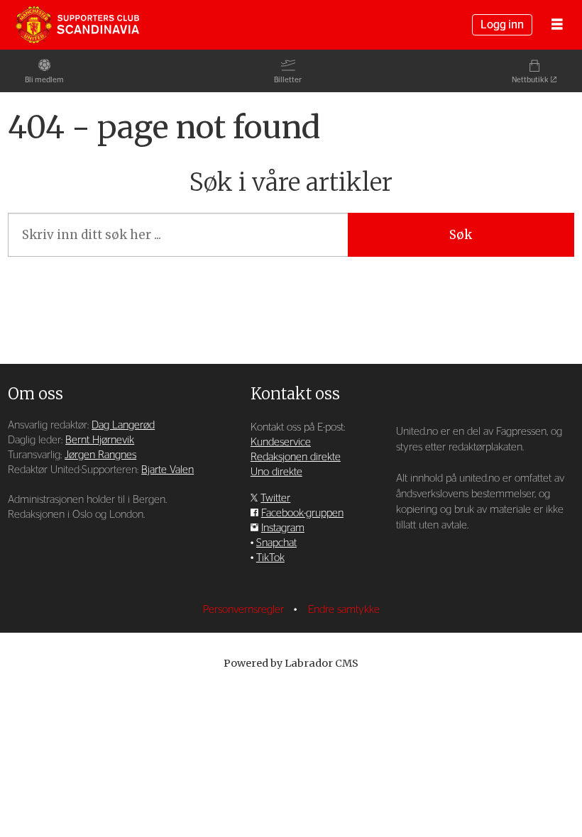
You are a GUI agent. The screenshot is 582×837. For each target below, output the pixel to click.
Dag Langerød (123, 425)
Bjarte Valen (167, 470)
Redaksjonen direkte (296, 457)
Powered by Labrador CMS (291, 663)
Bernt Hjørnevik (99, 440)
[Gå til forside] (77, 25)
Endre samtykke (344, 609)
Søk (460, 235)
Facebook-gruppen (302, 513)
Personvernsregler (245, 609)
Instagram (282, 528)
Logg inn (502, 25)
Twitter (275, 498)
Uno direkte (276, 472)
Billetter (288, 80)
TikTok (270, 558)
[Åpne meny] (557, 25)
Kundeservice (281, 442)
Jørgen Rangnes (100, 455)
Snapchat (276, 543)
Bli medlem (44, 80)
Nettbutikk (530, 80)
